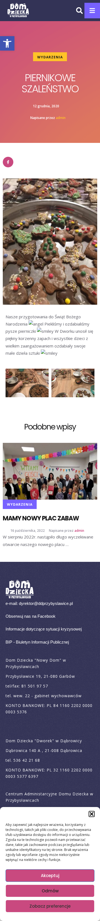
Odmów (50, 891)
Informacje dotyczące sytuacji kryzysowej (44, 636)
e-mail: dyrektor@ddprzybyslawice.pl (39, 611)
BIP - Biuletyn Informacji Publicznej (37, 649)
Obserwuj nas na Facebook (31, 624)
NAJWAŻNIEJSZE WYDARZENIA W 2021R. (50, 522)
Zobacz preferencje (50, 906)
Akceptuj (50, 875)
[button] (7, 43)
